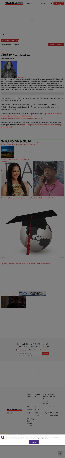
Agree (34, 442)
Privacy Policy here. (43, 438)
